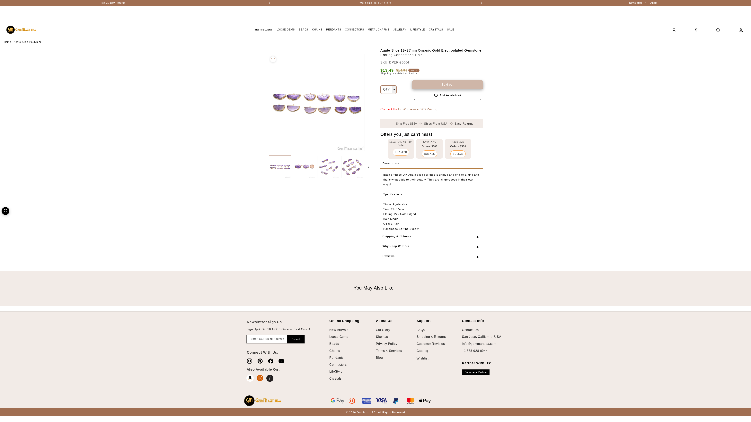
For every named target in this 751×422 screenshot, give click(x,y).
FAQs (421, 330)
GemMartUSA (366, 412)
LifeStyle (335, 371)
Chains (334, 350)
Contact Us (388, 109)
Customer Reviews (431, 343)
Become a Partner (475, 372)
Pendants (336, 357)
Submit (296, 339)
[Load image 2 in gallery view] (304, 167)
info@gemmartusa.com (479, 343)
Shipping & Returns (431, 336)
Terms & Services (389, 350)
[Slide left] (264, 167)
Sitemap (382, 336)
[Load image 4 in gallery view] (352, 167)
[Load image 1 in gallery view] (280, 167)
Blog (379, 357)
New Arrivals (338, 330)
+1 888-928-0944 (475, 350)
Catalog (422, 350)
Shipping (385, 73)
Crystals (335, 378)
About (654, 2)
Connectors (338, 364)
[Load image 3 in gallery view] (328, 167)
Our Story (383, 330)
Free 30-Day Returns (112, 2)
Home (7, 41)
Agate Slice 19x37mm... (23, 41)
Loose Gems (338, 336)
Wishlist (419, 358)
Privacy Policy (386, 343)
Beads (334, 343)
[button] (286, 29)
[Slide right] (369, 167)
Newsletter (635, 2)
